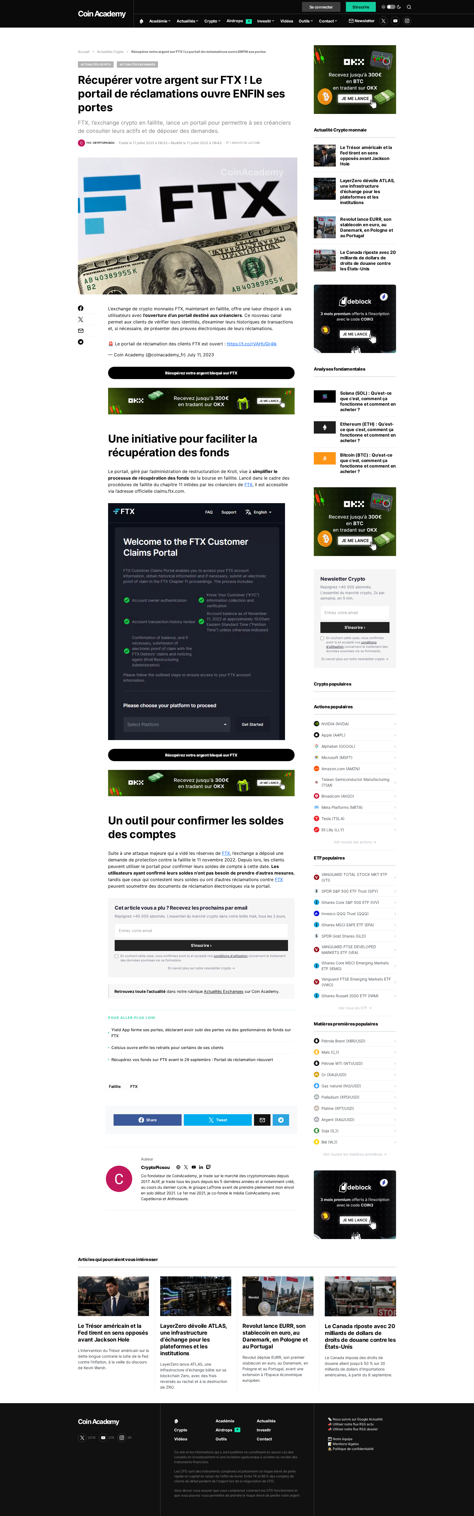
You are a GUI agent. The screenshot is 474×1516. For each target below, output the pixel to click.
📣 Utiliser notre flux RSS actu (351, 1424)
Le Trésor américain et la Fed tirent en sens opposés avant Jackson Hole (366, 156)
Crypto (180, 1430)
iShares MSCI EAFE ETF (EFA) (347, 924)
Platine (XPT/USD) (337, 1108)
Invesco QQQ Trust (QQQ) (345, 913)
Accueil (83, 52)
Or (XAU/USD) (333, 1074)
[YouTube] (395, 20)
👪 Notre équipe (340, 1439)
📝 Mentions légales (343, 1444)
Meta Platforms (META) (342, 807)
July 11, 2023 (200, 354)
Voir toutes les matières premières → (355, 1154)
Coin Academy (101, 13)
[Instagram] (407, 20)
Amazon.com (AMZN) (340, 768)
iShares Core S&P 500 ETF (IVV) (350, 902)
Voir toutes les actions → (355, 842)
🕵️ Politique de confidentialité (351, 1449)
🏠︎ (176, 1420)
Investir (264, 1430)
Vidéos (180, 1439)
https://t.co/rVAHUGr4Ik (252, 343)
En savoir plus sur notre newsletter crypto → (201, 968)
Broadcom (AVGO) (337, 796)
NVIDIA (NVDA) (335, 723)
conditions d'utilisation (231, 956)
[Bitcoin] (325, 458)
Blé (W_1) (329, 1142)
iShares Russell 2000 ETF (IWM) (350, 995)
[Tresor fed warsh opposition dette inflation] (325, 156)
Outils (221, 1439)
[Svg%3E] (119, 1179)
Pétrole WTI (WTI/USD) (342, 1063)
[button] (391, 6)
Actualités (266, 1420)
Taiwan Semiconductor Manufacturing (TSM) (355, 782)
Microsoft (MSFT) (336, 757)
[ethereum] (325, 427)
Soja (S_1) (329, 1130)
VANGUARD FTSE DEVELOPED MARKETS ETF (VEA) (348, 949)
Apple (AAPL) (333, 735)
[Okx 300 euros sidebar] (355, 79)
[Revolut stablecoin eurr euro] (325, 227)
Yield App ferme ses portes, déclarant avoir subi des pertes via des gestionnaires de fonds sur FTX (201, 1032)
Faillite (114, 1086)
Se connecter (321, 7)
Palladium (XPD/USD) (340, 1097)
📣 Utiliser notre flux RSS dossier (353, 1429)
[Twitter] (383, 20)
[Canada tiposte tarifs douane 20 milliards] (325, 260)
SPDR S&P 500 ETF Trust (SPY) (349, 891)
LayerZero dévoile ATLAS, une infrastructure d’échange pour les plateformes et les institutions (367, 191)
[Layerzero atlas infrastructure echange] (325, 189)
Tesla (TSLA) (333, 818)
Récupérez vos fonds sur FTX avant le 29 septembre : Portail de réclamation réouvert (192, 1059)
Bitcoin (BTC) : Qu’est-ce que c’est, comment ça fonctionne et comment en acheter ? (368, 463)
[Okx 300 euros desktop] (201, 400)
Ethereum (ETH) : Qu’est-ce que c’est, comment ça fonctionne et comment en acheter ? (368, 432)
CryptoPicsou (155, 1167)
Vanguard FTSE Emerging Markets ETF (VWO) (356, 982)
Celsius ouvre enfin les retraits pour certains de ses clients (167, 1047)
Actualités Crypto (110, 52)
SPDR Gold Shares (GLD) (343, 936)
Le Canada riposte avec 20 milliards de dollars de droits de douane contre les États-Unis (368, 260)
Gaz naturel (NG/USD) (341, 1086)
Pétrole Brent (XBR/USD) (343, 1041)
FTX (248, 484)
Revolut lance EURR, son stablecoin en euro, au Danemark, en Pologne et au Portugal (366, 227)
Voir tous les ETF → (355, 1008)
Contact (264, 1439)
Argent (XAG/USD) (337, 1119)
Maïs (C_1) (330, 1052)
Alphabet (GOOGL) (338, 746)
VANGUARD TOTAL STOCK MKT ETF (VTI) (354, 877)
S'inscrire (360, 7)
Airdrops (227, 1430)
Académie (225, 1420)
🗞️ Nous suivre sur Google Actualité (355, 1419)
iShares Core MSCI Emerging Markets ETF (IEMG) (355, 966)
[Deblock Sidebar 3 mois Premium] (355, 318)
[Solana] (325, 396)
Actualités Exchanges (137, 64)
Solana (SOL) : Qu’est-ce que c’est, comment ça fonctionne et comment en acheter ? (368, 401)
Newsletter (364, 20)
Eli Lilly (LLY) (332, 829)
